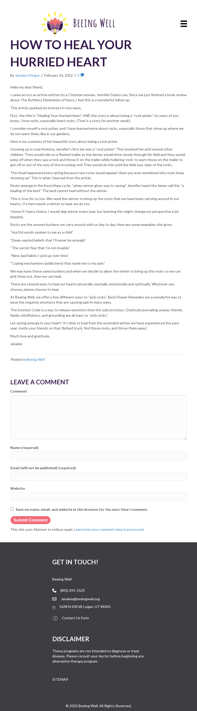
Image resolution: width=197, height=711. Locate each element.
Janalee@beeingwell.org (80, 599)
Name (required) (24, 447)
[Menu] (184, 24)
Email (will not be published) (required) (43, 468)
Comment (18, 391)
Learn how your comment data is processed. (109, 529)
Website (17, 488)
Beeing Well (35, 359)
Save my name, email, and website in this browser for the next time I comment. (82, 509)
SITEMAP (60, 679)
